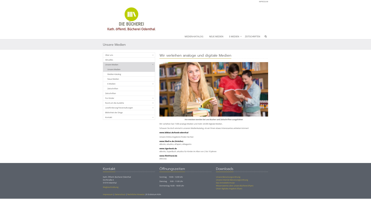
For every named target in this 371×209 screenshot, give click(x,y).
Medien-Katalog (194, 36)
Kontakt (108, 117)
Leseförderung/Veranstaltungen (119, 107)
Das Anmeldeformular (225, 182)
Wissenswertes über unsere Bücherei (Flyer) (234, 185)
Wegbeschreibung (110, 187)
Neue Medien (216, 36)
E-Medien (234, 36)
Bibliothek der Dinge (114, 112)
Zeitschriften (252, 36)
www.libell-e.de (166, 141)
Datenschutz (120, 194)
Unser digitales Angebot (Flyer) (229, 188)
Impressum (263, 1)
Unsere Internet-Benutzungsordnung (232, 180)
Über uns (109, 55)
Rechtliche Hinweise (135, 194)
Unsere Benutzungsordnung (228, 177)
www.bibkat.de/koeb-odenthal (173, 132)
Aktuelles (109, 59)
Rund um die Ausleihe (114, 103)
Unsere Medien (111, 64)
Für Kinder (109, 98)
